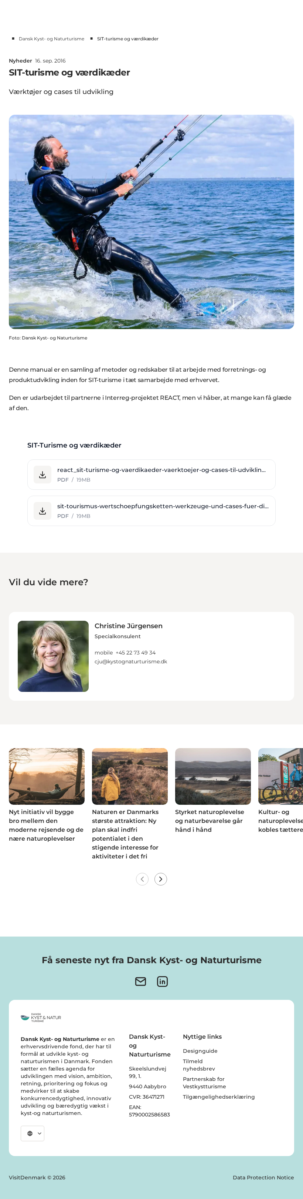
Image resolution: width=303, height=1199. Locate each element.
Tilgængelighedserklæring (219, 1096)
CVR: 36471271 (146, 1096)
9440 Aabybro (147, 1086)
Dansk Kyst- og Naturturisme (51, 38)
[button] (151, 474)
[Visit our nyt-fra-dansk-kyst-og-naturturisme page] (140, 981)
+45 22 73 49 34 (136, 652)
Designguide (200, 1051)
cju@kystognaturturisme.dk (131, 661)
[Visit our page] (162, 981)
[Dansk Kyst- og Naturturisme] (41, 1017)
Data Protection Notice (263, 1177)
